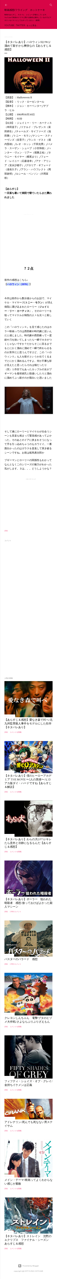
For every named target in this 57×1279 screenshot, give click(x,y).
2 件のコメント (15, 911)
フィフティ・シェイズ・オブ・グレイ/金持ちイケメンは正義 (28, 1083)
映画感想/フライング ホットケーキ (24, 10)
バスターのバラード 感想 (21, 959)
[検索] (51, 4)
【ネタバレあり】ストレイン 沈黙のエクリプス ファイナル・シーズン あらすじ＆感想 (27, 1239)
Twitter (20, 25)
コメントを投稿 (15, 732)
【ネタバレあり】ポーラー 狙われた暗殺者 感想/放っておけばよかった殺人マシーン (28, 902)
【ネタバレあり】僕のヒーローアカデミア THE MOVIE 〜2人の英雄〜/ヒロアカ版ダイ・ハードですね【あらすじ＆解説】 (27, 781)
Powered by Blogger (31, 1266)
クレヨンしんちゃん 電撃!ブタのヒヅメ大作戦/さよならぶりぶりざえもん (28, 1019)
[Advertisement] (28, 235)
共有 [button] (6, 531)
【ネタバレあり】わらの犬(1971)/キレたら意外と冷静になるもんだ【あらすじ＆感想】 (27, 842)
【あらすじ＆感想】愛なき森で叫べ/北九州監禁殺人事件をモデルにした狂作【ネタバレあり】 (28, 723)
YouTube (9, 25)
